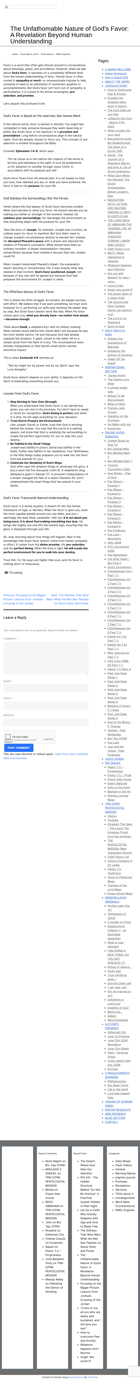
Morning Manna (125, 1173)
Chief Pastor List (118, 856)
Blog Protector (75, 1377)
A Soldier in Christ (119, 922)
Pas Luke (113, 742)
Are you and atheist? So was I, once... (119, 277)
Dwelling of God (118, 1007)
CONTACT (111, 1122)
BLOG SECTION (115, 1118)
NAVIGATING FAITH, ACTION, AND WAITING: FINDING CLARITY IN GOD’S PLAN (119, 208)
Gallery (112, 1016)
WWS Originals (63, 54)
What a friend (116, 404)
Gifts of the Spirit (119, 787)
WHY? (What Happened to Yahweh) (116, 257)
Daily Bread (122, 1161)
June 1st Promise (118, 1036)
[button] (103, 11)
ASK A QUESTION (116, 77)
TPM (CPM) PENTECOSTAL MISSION (115, 808)
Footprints (114, 428)
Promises (121, 1181)
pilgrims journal (125, 1177)
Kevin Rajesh (53, 1161)
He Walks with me (119, 424)
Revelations (122, 1185)
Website (8, 715)
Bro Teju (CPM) (117, 738)
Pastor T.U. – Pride (119, 775)
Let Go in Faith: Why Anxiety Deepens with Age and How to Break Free (90, 1218)
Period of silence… (119, 967)
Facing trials (115, 285)
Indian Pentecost (116, 73)
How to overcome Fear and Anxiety (90, 1336)
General (120, 1169)
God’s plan (114, 971)
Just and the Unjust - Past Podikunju (116, 750)
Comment (11, 638)
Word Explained (118, 1020)
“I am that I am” (117, 987)
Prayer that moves (119, 779)
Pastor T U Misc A (119, 669)
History (112, 816)
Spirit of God (116, 326)
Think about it (47, 54)
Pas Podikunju (117, 530)
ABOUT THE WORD (117, 81)
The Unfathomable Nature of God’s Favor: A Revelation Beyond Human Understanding (90, 1267)
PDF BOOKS (112, 763)
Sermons (121, 1189)
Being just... (115, 1012)
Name (8, 681)
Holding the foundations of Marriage (117, 342)
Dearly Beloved (117, 783)
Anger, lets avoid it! (120, 289)
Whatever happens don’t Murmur (89, 1349)
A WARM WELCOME (118, 69)
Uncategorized (125, 1197)
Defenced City (117, 1032)
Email (8, 698)
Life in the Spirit (118, 1089)
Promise (113, 1069)
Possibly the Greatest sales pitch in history (117, 102)
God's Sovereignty (119, 567)
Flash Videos (123, 1165)
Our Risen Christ (118, 1085)
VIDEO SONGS (114, 759)
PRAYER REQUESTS (118, 1109)
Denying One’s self (119, 983)
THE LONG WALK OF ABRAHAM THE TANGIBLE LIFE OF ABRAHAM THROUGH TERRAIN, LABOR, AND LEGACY (120, 232)
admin (15, 54)
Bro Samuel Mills (118, 448)
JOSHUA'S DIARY (116, 85)
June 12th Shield (118, 1048)
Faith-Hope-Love (119, 249)
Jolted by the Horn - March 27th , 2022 (120, 122)
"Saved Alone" (117, 375)
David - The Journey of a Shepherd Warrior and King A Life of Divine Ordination (119, 163)
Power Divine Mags (120, 893)
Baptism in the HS (119, 791)
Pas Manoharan (117, 555)
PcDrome (92, 1377)
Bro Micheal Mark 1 (120, 461)
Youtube (113, 820)
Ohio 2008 (114, 542)
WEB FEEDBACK (115, 1114)
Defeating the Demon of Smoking (54, 1287)
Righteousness (117, 1081)
